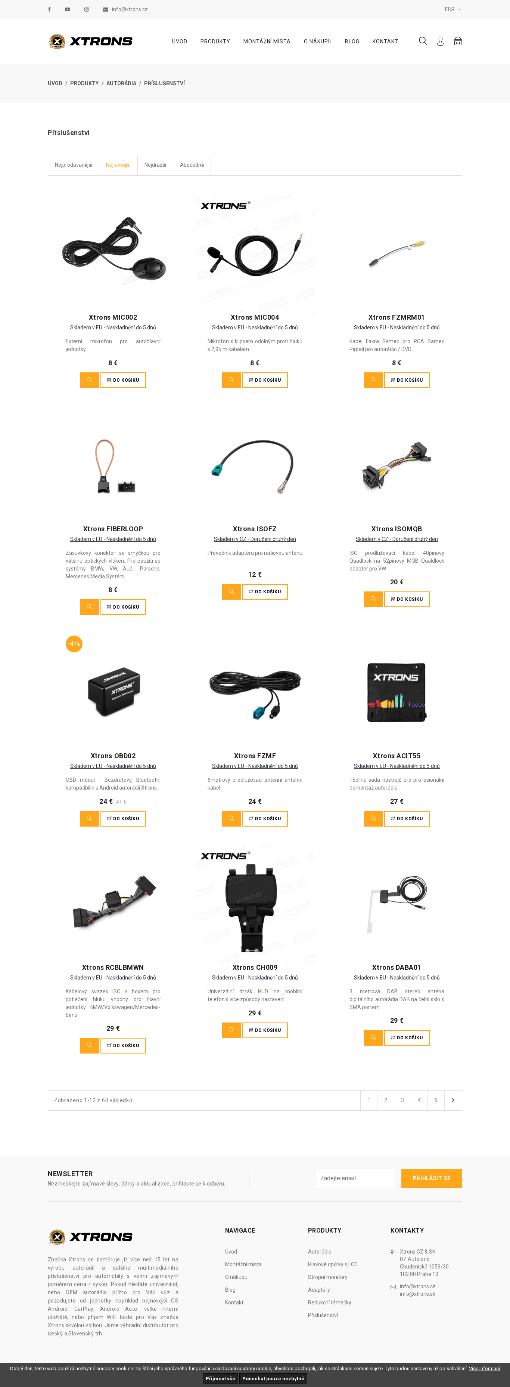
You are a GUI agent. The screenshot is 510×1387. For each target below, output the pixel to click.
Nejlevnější (118, 165)
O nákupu (318, 41)
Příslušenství (164, 83)
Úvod (179, 41)
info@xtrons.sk (417, 1294)
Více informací (484, 1368)
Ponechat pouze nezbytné (273, 1378)
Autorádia (121, 83)
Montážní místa (267, 41)
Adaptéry (319, 1290)
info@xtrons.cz (130, 9)
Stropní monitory (328, 1277)
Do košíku (125, 380)
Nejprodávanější (73, 165)
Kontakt (385, 41)
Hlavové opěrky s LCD (333, 1264)
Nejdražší (155, 165)
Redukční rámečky (329, 1302)
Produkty (215, 41)
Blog (352, 41)
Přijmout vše (220, 1378)
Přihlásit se (432, 1178)
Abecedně (192, 165)
